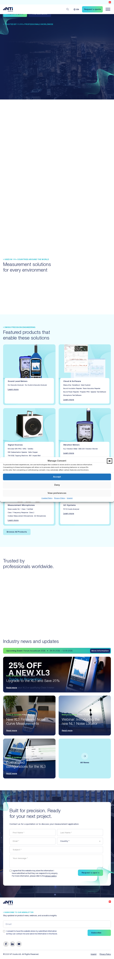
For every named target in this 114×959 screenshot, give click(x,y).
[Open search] (67, 9)
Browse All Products (17, 532)
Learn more (13, 390)
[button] (109, 460)
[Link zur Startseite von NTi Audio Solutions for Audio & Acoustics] (8, 9)
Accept (57, 477)
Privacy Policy (59, 498)
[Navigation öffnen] (108, 9)
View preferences (57, 493)
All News (84, 763)
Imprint (70, 498)
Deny (57, 485)
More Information (100, 651)
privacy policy (50, 876)
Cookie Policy (47, 498)
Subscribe (96, 933)
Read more (11, 688)
